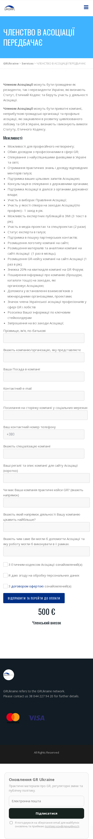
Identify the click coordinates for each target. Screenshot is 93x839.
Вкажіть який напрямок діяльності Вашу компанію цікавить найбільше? (41, 517)
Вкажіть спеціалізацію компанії (27, 446)
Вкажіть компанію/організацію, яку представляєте (42, 350)
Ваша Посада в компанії (21, 369)
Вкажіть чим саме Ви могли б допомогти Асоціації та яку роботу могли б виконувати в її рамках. (44, 541)
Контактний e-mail (17, 388)
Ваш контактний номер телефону (29, 427)
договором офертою (27, 586)
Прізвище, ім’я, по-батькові (24, 330)
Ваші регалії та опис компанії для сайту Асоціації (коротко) (40, 468)
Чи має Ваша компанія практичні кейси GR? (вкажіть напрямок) (43, 492)
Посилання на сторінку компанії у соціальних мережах (45, 407)
